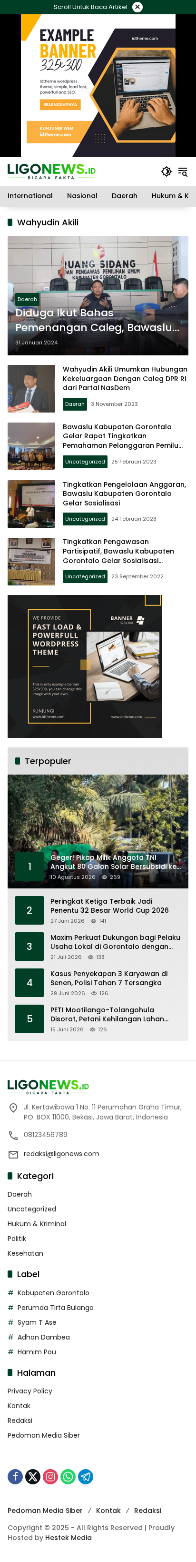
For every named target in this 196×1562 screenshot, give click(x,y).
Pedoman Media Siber (44, 1435)
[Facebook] (15, 1476)
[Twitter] (32, 1476)
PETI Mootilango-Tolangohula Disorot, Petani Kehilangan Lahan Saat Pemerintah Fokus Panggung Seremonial (108, 1015)
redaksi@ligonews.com (61, 1154)
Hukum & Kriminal (37, 1224)
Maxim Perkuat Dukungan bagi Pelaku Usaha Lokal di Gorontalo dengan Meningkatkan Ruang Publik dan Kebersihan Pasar (115, 942)
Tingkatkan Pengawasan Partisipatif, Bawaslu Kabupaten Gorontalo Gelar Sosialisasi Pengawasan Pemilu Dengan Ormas (125, 555)
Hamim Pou (37, 1352)
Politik (17, 1238)
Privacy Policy (30, 1391)
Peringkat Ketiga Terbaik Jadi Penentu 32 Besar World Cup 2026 (109, 906)
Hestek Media (68, 1537)
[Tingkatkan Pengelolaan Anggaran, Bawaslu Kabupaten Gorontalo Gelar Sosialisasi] (31, 504)
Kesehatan (25, 1253)
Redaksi (20, 1420)
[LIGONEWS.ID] (52, 171)
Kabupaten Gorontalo (53, 1293)
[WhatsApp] (68, 1476)
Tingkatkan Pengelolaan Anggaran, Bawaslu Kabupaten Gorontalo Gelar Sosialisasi (124, 494)
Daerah (27, 299)
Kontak (19, 1406)
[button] (166, 171)
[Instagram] (50, 1476)
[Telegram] (85, 1476)
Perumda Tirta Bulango (56, 1307)
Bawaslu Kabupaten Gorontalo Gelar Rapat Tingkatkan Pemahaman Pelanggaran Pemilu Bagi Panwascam (120, 441)
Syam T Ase (37, 1322)
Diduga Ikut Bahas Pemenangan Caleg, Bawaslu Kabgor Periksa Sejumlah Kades (93, 320)
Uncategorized (85, 461)
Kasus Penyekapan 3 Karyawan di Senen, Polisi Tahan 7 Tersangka (108, 978)
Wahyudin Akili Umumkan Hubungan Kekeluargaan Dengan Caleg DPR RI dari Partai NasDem (125, 378)
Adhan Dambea (44, 1337)
